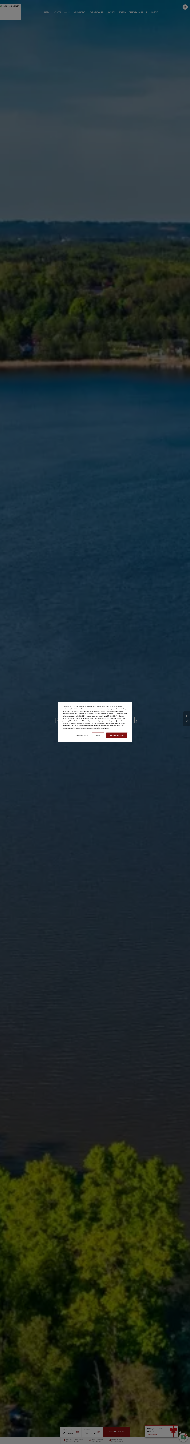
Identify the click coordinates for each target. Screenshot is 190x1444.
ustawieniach (104, 728)
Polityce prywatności (87, 713)
